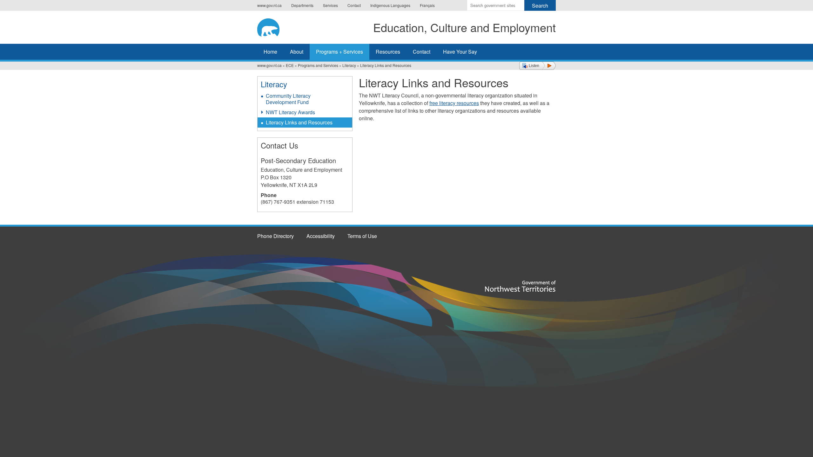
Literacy (349, 65)
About (296, 51)
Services (330, 5)
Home (270, 51)
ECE (290, 65)
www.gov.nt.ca (269, 5)
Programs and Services (318, 65)
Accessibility (320, 236)
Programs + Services (339, 51)
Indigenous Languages (390, 5)
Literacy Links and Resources (299, 122)
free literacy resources (454, 103)
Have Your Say (460, 51)
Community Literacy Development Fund (288, 99)
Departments (302, 5)
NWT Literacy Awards (290, 112)
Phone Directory (275, 236)
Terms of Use (362, 236)
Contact (354, 5)
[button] (537, 66)
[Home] (273, 26)
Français (427, 5)
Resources (388, 51)
